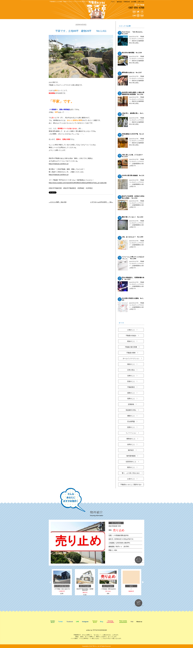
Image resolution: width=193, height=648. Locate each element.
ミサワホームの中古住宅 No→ (101, 202)
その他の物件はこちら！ (138, 603)
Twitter (60, 622)
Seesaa (94, 621)
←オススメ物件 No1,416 (57, 202)
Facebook (70, 622)
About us (139, 622)
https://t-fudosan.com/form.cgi (58, 164)
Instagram (85, 622)
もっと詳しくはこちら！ (138, 559)
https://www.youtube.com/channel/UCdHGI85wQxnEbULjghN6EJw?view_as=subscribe (78, 183)
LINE (77, 622)
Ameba (52, 621)
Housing (110, 621)
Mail (132, 622)
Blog (101, 622)
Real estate (123, 621)
